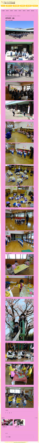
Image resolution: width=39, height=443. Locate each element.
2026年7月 (7, 10)
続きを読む (32, 10)
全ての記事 (3, 10)
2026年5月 (15, 10)
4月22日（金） (17, 426)
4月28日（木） (5, 426)
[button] (36, 10)
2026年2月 (28, 10)
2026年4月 (20, 10)
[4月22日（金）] (19, 422)
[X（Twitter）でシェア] (7, 412)
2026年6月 (11, 10)
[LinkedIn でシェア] (9, 412)
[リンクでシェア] (11, 412)
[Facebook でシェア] (5, 412)
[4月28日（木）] (7, 422)
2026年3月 (24, 10)
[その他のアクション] (33, 15)
